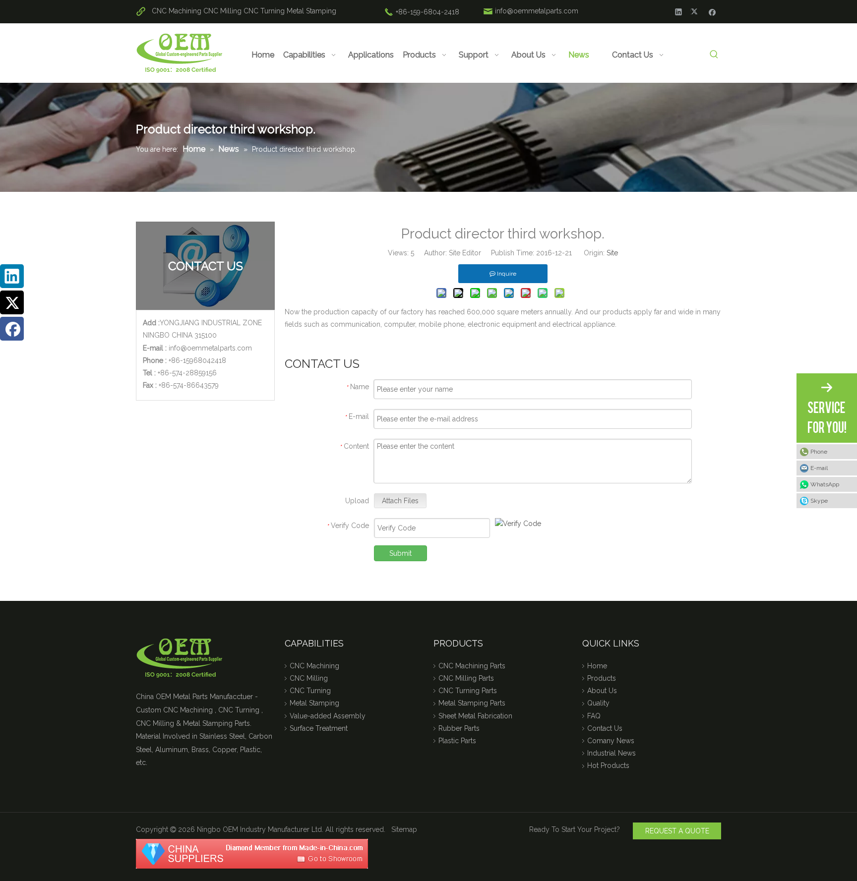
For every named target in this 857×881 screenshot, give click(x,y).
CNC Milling (222, 11)
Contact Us (604, 728)
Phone (818, 451)
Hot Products (608, 765)
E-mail (819, 468)
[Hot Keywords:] (714, 54)
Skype (819, 500)
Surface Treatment (319, 728)
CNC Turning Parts (467, 691)
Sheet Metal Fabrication (475, 716)
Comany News (610, 741)
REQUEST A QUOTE (677, 831)
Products (601, 678)
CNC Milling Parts (466, 678)
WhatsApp (824, 484)
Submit (400, 553)
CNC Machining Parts (471, 666)
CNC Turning (264, 11)
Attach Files (400, 501)
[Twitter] (695, 11)
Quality (598, 703)
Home (597, 666)
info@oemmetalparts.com (536, 11)
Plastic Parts (457, 741)
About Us (602, 691)
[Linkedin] (679, 11)
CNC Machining (176, 11)
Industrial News (611, 753)
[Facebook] (712, 11)
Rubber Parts (459, 728)
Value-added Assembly (328, 716)
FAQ (594, 716)
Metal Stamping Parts (471, 703)
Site (612, 253)
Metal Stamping (311, 11)
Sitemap (404, 829)
